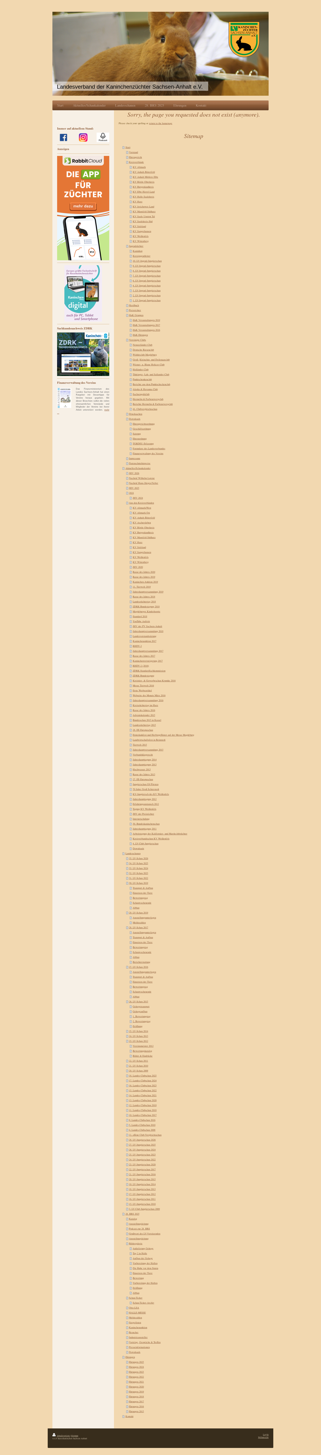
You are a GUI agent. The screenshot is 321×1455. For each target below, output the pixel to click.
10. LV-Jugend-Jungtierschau (147, 260)
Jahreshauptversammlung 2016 (148, 700)
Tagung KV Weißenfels (144, 809)
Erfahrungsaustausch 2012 (146, 804)
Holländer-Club (141, 369)
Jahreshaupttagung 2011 (145, 828)
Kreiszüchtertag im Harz (145, 705)
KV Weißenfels (141, 236)
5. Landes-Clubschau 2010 (142, 1125)
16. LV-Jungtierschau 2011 (142, 1199)
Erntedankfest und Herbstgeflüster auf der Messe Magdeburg (163, 734)
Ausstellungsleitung (139, 1223)
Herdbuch (134, 305)
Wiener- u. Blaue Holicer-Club (148, 364)
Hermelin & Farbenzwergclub (148, 399)
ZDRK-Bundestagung (143, 675)
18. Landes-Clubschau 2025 (143, 1075)
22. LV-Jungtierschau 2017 (142, 1169)
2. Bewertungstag (141, 1021)
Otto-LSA (134, 1307)
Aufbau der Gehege (143, 1258)
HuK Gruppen (136, 315)
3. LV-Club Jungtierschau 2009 (144, 1208)
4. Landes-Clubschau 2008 (142, 1129)
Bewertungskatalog (142, 1050)
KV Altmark (139, 167)
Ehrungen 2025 (136, 1362)
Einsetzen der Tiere (143, 892)
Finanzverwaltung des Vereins (148, 453)
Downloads (134, 418)
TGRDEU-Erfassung (143, 443)
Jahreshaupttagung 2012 (145, 799)
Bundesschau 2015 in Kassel (147, 720)
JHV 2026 (134, 473)
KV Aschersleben (142, 522)
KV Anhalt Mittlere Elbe (145, 176)
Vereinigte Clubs (137, 339)
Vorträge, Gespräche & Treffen (144, 1342)
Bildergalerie (135, 1243)
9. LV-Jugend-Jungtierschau (146, 265)
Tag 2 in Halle (140, 1253)
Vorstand (133, 152)
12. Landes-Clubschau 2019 (143, 1105)
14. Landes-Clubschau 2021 (143, 1095)
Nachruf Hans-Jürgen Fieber (143, 483)
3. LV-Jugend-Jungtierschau (146, 290)
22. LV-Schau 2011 (138, 1060)
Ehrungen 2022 (136, 1376)
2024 (131, 492)
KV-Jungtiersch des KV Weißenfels (151, 794)
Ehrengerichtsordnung (144, 423)
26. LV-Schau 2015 (138, 1001)
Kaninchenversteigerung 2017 (148, 660)
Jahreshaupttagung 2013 (145, 764)
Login (266, 1434)
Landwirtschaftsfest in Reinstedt (149, 739)
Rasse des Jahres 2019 (144, 576)
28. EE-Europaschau (143, 729)
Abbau (136, 907)
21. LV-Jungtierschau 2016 (142, 1174)
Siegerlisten (135, 1322)
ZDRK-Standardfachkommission (149, 670)
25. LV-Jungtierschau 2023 (142, 1154)
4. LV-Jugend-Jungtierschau (146, 285)
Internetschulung (141, 818)
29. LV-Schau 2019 (138, 912)
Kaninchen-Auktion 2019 (145, 581)
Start (127, 147)
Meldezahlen (139, 922)
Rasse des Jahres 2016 (144, 710)
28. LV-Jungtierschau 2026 (142, 1139)
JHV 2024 (138, 497)
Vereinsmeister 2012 (143, 1046)
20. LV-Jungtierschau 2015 (142, 1179)
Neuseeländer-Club (142, 344)
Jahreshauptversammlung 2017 (148, 650)
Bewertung (138, 1278)
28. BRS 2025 (132, 1213)
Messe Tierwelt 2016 (143, 685)
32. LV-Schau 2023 (138, 873)
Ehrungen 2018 (136, 1396)
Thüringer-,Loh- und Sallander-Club (151, 374)
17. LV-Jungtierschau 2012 (142, 1194)
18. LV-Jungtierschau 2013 (142, 1189)
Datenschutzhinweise (139, 463)
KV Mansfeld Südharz (144, 211)
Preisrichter (135, 310)
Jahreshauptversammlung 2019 (148, 591)
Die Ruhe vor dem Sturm (145, 1268)
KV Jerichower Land (143, 206)
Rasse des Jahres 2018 (144, 596)
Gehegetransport (141, 1006)
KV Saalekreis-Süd (143, 221)
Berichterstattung (141, 962)
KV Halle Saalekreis (143, 196)
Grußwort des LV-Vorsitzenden (144, 1233)
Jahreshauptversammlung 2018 (148, 631)
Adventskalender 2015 (144, 715)
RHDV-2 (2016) (141, 665)
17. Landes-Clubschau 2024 (143, 1080)
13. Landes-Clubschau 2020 (143, 1100)
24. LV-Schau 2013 (138, 1036)
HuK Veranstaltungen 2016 (146, 330)
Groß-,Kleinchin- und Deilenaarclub (151, 359)
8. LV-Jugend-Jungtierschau (146, 270)
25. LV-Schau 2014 (138, 1031)
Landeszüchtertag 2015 (144, 725)
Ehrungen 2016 (136, 1406)
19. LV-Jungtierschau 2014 (142, 1184)
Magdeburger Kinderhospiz (146, 611)
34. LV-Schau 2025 (138, 863)
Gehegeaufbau (140, 1011)
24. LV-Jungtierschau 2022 (142, 1159)
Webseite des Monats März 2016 (149, 695)
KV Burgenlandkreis (143, 186)
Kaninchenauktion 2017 (144, 641)
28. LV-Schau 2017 (138, 927)
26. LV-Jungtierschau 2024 (142, 1149)
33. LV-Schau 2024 (138, 868)
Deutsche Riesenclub (143, 349)
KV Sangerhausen (142, 231)
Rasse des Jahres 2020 (144, 571)
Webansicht (263, 1437)
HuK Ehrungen (140, 334)
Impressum (134, 458)
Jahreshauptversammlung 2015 (148, 749)
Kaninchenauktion (138, 1327)
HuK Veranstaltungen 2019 (146, 320)
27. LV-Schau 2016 (138, 967)
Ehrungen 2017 (136, 1401)
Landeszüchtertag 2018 (144, 601)
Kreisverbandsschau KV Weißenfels (151, 838)
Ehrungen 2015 (136, 1411)
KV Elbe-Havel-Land (144, 191)
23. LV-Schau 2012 (138, 1041)
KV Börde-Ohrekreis (143, 181)
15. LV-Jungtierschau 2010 (142, 1204)
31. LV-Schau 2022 (138, 878)
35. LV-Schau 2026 (138, 858)
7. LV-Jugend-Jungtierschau (146, 275)
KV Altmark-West (142, 507)
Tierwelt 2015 (140, 744)
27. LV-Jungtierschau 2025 (142, 1144)
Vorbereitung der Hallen (145, 1263)
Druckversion (63, 1435)
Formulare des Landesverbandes (149, 448)
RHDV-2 (137, 646)
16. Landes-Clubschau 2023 (143, 1085)
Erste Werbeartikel (142, 690)
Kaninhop (137, 251)
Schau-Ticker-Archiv (143, 1302)
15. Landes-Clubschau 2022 (143, 1090)
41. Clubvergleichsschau (145, 409)
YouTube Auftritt (141, 621)
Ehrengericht (135, 157)
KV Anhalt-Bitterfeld (144, 172)
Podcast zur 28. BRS (139, 1228)
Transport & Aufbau (143, 888)
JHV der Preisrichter (143, 813)
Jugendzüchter (136, 246)
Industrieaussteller (138, 1337)
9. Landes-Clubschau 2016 (142, 1120)
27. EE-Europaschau (143, 779)
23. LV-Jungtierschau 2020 (142, 1164)
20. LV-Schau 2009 (138, 1070)
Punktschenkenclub (142, 379)
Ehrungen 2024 (136, 1366)
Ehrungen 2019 (136, 1391)
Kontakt (129, 1416)
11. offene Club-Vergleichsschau (145, 1134)
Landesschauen (133, 853)
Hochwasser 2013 (142, 769)
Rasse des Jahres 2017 (144, 655)
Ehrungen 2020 (136, 1386)
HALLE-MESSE (137, 1312)
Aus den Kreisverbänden (141, 502)
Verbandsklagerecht (143, 754)
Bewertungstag (140, 897)
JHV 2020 (138, 567)
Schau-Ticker (135, 1297)
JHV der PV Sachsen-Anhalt (147, 626)
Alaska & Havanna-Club (145, 389)
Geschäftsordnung (142, 428)
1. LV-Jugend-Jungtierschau (146, 300)
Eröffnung (137, 1026)
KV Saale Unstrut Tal (144, 216)
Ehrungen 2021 (136, 1381)
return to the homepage (160, 123)
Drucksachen (135, 413)
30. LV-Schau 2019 (138, 883)
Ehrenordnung (140, 438)
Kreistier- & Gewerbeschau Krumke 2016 (154, 680)
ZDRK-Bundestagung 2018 (146, 606)
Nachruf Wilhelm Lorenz (142, 478)
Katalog (133, 1218)
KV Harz (137, 201)
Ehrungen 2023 (136, 1371)
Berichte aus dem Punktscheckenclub (151, 384)
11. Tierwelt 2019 (142, 586)
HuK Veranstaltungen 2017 (146, 325)
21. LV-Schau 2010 (138, 1065)
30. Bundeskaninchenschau (146, 823)
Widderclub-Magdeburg (145, 354)
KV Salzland (139, 226)
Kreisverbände (136, 162)
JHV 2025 (134, 488)
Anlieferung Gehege (143, 1248)
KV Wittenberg (141, 241)
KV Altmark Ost (141, 512)
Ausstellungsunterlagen (144, 917)
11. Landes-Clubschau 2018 (143, 1110)
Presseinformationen (139, 1347)
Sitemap (74, 1435)
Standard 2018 (140, 616)
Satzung (137, 433)
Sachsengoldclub (141, 394)
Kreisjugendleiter (141, 255)
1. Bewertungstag (141, 1016)
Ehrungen (130, 1357)
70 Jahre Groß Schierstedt (146, 789)
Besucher (133, 1332)
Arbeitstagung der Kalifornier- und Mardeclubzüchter (160, 833)
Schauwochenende (142, 902)
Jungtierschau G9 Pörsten (145, 784)
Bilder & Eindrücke (143, 1055)
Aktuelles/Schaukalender (138, 468)
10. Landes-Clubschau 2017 (143, 1115)
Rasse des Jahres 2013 (144, 774)
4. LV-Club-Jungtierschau (145, 843)
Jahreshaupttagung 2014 (145, 759)
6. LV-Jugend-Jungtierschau (146, 280)
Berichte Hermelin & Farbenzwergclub (153, 404)
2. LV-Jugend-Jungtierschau (146, 295)
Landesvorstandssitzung (144, 636)
